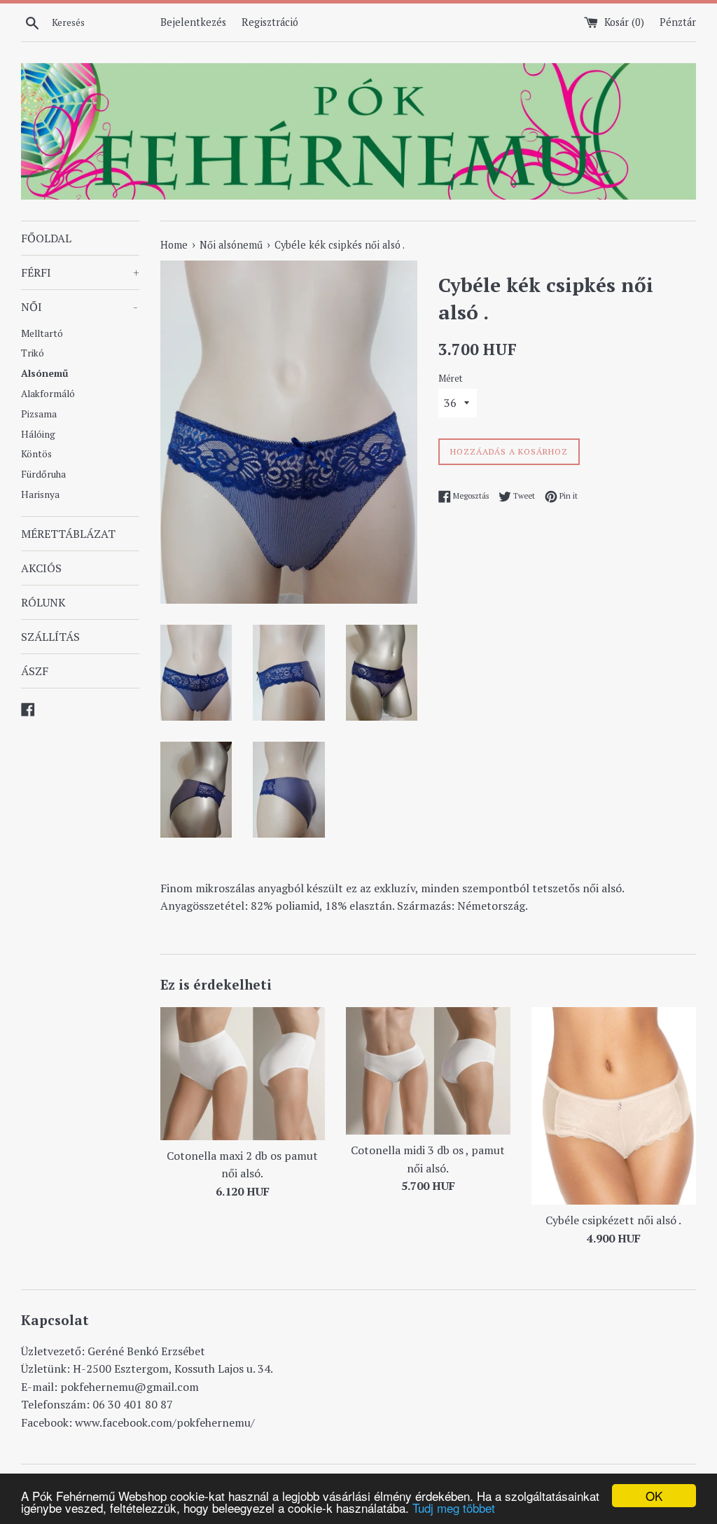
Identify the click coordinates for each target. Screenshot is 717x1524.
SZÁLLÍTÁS (50, 636)
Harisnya (40, 494)
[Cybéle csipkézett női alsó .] (613, 1106)
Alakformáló (48, 393)
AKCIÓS (41, 568)
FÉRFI (80, 272)
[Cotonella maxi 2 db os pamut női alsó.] (242, 1073)
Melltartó (42, 333)
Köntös (36, 454)
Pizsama (39, 414)
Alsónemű (44, 373)
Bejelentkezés (193, 22)
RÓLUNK (43, 602)
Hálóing (38, 434)
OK (654, 1495)
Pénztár (678, 22)
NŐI (79, 306)
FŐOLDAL (46, 238)
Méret (450, 379)
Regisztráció (270, 22)
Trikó (32, 353)
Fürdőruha (43, 474)
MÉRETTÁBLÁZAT (68, 533)
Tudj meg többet (453, 1507)
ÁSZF (34, 671)
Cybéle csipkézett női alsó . (613, 1220)
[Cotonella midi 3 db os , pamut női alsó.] (428, 1071)
